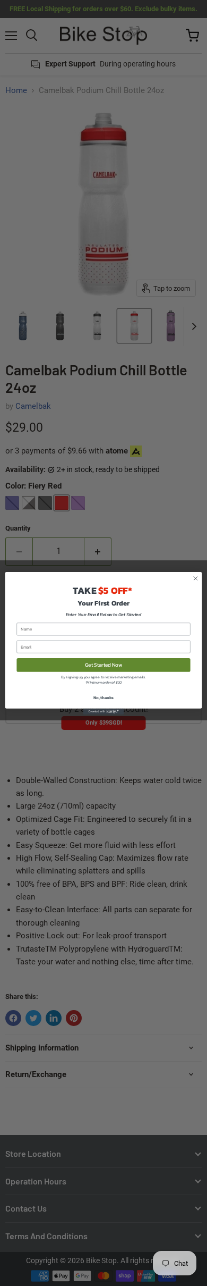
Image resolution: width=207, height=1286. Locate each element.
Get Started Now (103, 664)
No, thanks (103, 697)
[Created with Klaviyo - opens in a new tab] (103, 711)
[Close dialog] (195, 578)
